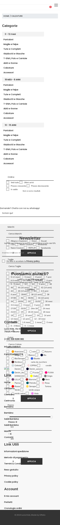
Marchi (7, 431)
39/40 (23, 294)
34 (12, 301)
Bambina (8, 406)
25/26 (23, 308)
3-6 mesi (14, 305)
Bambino (8, 412)
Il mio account (11, 496)
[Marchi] (30, 227)
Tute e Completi (12, 48)
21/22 (13, 312)
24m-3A (34, 308)
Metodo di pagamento (16, 457)
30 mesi (48, 301)
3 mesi (26, 305)
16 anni (28, 315)
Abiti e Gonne (10, 63)
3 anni (37, 305)
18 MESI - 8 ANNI (12, 79)
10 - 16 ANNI (10, 125)
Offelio (42, 515)
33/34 (20, 301)
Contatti (8, 437)
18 (12, 315)
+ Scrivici (30, 289)
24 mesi (46, 308)
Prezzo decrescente (40, 186)
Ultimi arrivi (29, 182)
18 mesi (46, 312)
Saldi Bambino (11, 425)
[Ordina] (30, 177)
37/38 (13, 298)
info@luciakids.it (12, 346)
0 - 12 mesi (10, 34)
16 (38, 315)
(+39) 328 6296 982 (34, 279)
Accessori (8, 72)
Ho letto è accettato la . (23, 261)
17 (19, 315)
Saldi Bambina (11, 419)
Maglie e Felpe (10, 44)
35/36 (30, 298)
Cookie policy (11, 481)
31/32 (37, 301)
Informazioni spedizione (16, 451)
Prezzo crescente (18, 186)
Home (6, 16)
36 (22, 298)
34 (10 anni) (43, 298)
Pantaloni (8, 39)
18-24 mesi (33, 312)
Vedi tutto (15, 182)
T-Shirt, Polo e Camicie (15, 58)
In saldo (14, 189)
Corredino (9, 394)
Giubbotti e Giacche (14, 53)
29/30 (47, 305)
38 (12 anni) (36, 294)
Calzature (8, 67)
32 (29, 301)
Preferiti (8, 502)
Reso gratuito (11, 469)
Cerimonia (9, 400)
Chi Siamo (9, 388)
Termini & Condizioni (14, 463)
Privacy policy (11, 475)
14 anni (47, 315)
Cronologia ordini (13, 508)
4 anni (13, 294)
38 (48, 294)
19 (22, 312)
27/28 (13, 308)
